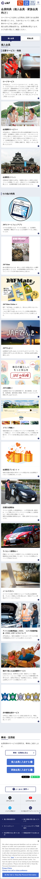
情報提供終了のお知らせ (31, 833)
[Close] (38, 841)
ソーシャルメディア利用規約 (31, 827)
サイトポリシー (9, 826)
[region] (20, 858)
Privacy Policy (7, 868)
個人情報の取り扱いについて (31, 820)
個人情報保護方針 (9, 819)
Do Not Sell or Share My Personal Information (20, 875)
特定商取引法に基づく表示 (12, 834)
